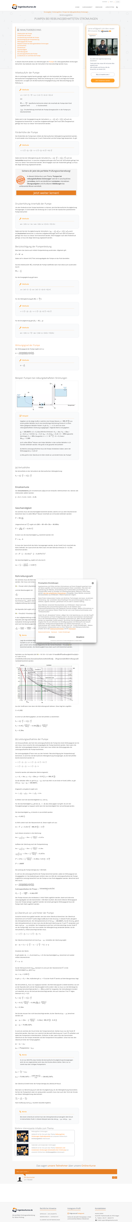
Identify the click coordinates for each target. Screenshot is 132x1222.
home (77, 7)
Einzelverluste (21, 47)
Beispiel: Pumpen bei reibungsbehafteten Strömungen (33, 43)
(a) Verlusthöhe (21, 45)
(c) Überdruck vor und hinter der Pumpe (28, 55)
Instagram (81, 1213)
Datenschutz (54, 1216)
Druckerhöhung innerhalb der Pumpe (28, 37)
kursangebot (87, 7)
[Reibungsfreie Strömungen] (22, 1136)
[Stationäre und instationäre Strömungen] (22, 1150)
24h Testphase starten (102, 80)
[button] (117, 7)
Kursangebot (47, 12)
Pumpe (51, 62)
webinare (98, 7)
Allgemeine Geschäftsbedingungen (50, 1219)
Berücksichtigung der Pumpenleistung (28, 39)
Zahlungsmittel (52, 1214)
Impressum (43, 1214)
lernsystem (110, 7)
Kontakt (104, 1)
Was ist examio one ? (102, 74)
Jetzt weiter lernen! (46, 193)
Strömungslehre (56, 12)
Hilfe (111, 1)
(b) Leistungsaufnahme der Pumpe (27, 54)
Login (117, 2)
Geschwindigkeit (22, 49)
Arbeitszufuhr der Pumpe (24, 33)
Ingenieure (92, 35)
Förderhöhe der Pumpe (24, 35)
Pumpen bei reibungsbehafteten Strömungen (75, 12)
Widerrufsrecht (44, 1216)
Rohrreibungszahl (22, 52)
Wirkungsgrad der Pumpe (24, 41)
